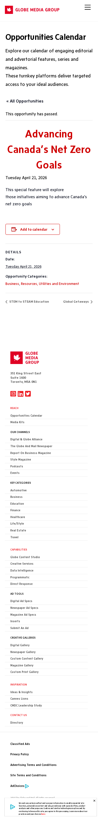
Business (12, 283)
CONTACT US (18, 715)
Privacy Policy (19, 754)
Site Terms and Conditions (28, 775)
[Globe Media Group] (32, 11)
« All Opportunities (25, 101)
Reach (14, 408)
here (43, 814)
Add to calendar (33, 229)
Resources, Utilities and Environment (50, 283)
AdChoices (17, 786)
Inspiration (18, 684)
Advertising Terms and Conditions (33, 765)
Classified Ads (20, 744)
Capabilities (18, 549)
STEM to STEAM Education (28, 301)
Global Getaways (76, 301)
